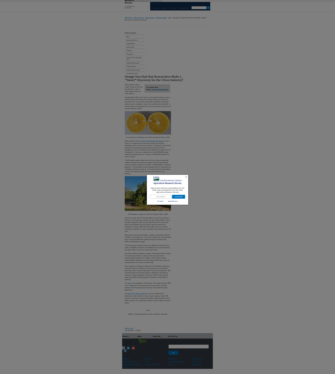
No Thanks (160, 201)
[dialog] (167, 190)
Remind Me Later (173, 201)
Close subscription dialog (186, 177)
